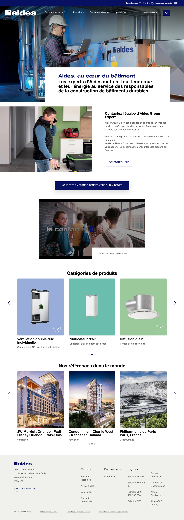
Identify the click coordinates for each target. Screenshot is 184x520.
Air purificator (88, 486)
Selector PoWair (136, 477)
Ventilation (86, 492)
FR (179, 3)
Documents (110, 477)
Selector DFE (134, 501)
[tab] (89, 355)
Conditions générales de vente (78, 512)
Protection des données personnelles (113, 512)
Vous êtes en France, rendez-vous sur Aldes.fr (92, 185)
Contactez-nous (119, 162)
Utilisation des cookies (48, 512)
